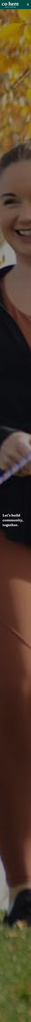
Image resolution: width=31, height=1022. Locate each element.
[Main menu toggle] (27, 4)
